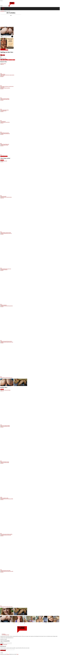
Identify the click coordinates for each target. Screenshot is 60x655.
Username (1, 642)
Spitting (3, 11)
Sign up (8, 654)
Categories (3, 8)
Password (1, 643)
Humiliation (6, 59)
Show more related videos (4, 156)
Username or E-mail (3, 649)
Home (3, 7)
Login (1, 644)
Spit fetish (13, 59)
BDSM (4, 59)
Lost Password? (5, 644)
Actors (3, 9)
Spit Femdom (10, 59)
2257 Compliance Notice (5, 634)
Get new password (3, 650)
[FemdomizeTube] (13, 632)
